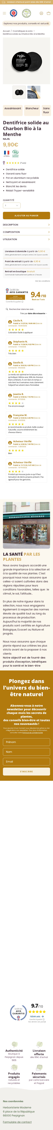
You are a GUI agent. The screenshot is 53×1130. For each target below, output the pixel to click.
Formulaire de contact (17, 1122)
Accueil (6, 31)
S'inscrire (26, 771)
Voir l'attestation (15, 297)
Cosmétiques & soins (23, 31)
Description (26, 225)
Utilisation (26, 239)
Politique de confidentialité (32, 733)
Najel (6, 139)
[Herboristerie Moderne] (26, 13)
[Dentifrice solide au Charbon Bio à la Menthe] (19, 92)
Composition (26, 232)
